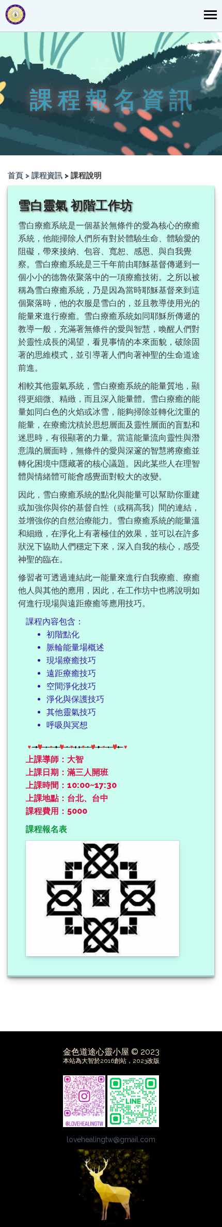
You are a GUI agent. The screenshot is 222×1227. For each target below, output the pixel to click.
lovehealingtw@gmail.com (111, 1139)
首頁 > (19, 175)
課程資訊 (46, 175)
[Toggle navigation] (210, 15)
